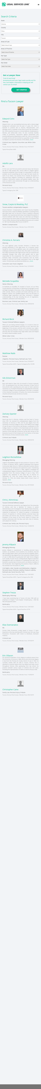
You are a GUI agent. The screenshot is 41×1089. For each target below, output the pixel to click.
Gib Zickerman (8, 378)
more (31, 140)
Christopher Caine (10, 689)
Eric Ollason (7, 655)
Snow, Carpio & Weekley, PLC (15, 204)
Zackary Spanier (9, 414)
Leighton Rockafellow (11, 457)
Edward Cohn (8, 118)
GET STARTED (20, 90)
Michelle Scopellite (10, 281)
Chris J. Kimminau (10, 500)
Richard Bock (8, 319)
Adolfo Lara (7, 163)
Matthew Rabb (8, 353)
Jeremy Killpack (9, 544)
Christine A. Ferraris (11, 240)
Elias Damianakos (10, 625)
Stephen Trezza (9, 592)
